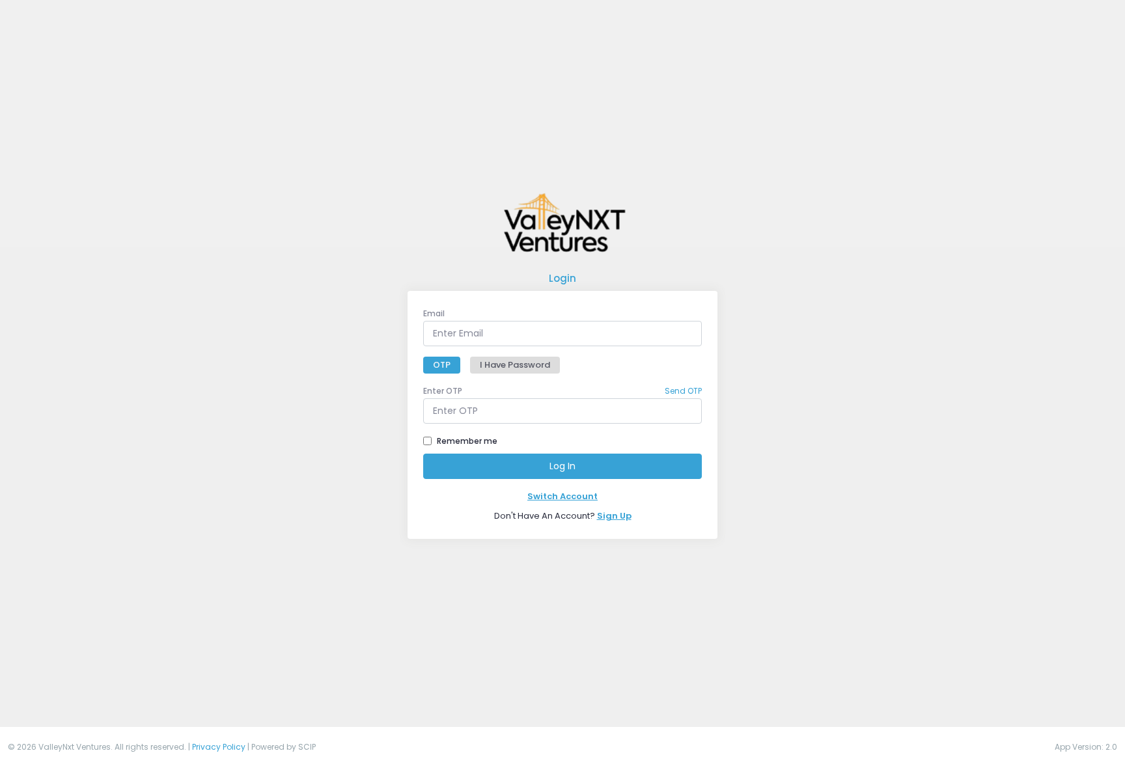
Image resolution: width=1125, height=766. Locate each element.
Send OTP (683, 390)
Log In (562, 465)
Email (434, 313)
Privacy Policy (218, 746)
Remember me (467, 440)
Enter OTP (442, 390)
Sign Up (614, 516)
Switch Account (562, 496)
